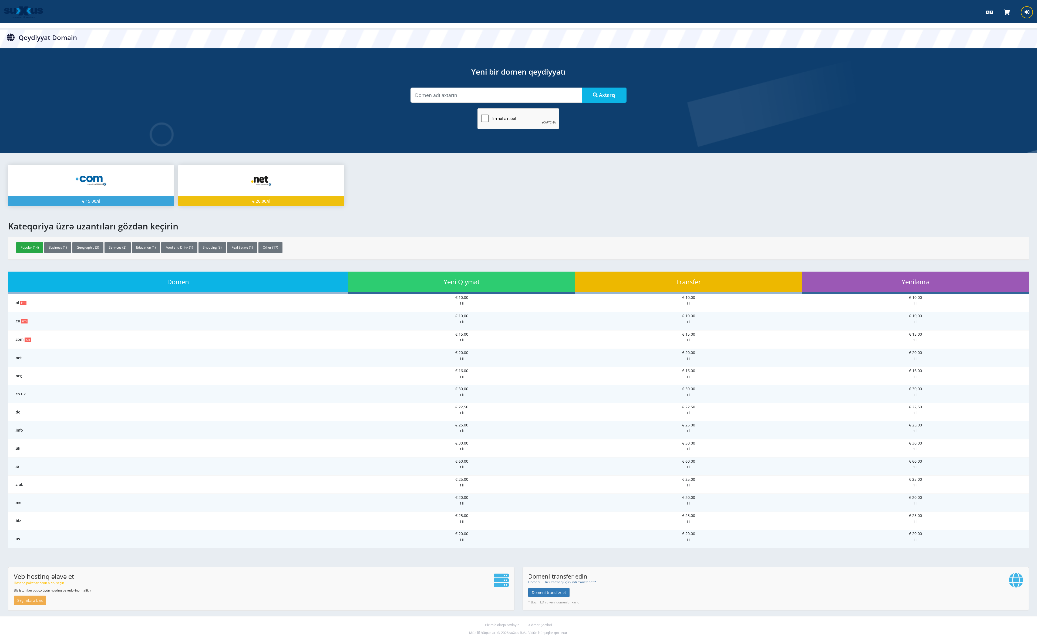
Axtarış (606, 95)
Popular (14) (30, 247)
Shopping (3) (212, 247)
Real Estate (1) (242, 247)
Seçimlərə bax (30, 600)
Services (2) (117, 247)
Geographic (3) (88, 247)
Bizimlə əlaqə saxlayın (502, 624)
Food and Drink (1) (179, 247)
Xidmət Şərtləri (540, 624)
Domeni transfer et (549, 592)
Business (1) (58, 247)
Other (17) (270, 247)
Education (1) (146, 247)
